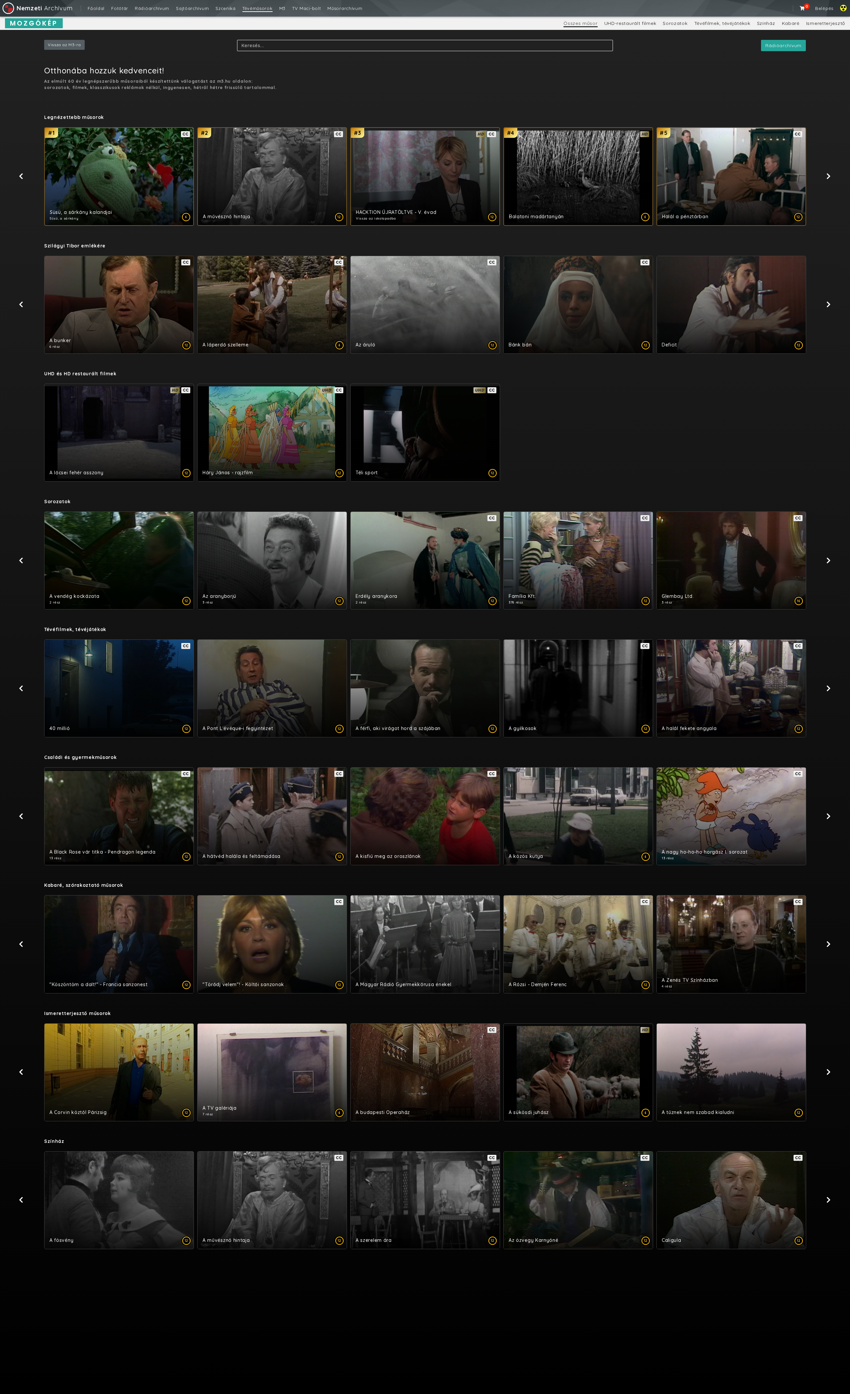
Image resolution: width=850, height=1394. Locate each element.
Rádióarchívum (152, 8)
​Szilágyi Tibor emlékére (75, 246)
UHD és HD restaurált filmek (80, 374)
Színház (766, 23)
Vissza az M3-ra (64, 44)
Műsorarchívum (344, 8)
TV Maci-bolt (306, 8)
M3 (282, 8)
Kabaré (791, 23)
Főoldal (96, 8)
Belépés (824, 8)
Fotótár (119, 8)
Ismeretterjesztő (825, 23)
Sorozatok (675, 23)
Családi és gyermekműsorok (80, 757)
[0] (802, 8)
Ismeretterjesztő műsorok (77, 1013)
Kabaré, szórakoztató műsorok (83, 885)
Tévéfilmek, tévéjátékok (722, 23)
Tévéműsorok (257, 8)
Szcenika (225, 8)
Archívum (44, 8)
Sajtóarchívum (192, 8)
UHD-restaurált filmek (630, 23)
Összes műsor (580, 23)
